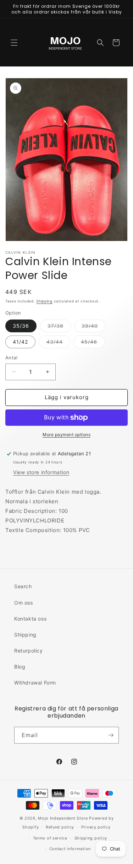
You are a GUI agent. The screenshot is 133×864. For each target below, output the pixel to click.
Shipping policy (90, 838)
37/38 (59, 327)
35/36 (21, 326)
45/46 (93, 343)
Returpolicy (28, 651)
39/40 (93, 327)
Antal (11, 357)
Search (23, 586)
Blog (19, 667)
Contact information (70, 848)
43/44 (58, 343)
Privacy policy (96, 827)
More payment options (66, 434)
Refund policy (60, 827)
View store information (41, 472)
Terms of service (50, 838)
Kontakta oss (30, 619)
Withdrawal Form (35, 683)
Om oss (23, 603)
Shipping (44, 301)
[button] (14, 42)
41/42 (20, 342)
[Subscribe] (110, 735)
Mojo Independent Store (63, 818)
